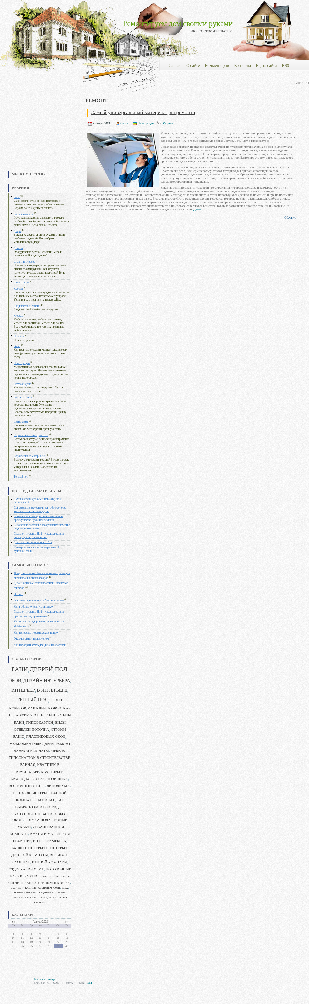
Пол (61, 669)
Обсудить (167, 123)
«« (13, 921)
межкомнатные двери (31, 744)
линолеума (58, 786)
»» (66, 921)
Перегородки (22, 363)
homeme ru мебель (52, 876)
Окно (17, 346)
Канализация (21, 282)
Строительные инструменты (31, 435)
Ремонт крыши (23, 397)
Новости (19, 336)
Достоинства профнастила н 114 (33, 542)
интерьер (23, 690)
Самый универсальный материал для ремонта (143, 112)
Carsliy (124, 123)
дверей (41, 669)
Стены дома (21, 421)
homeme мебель (24, 892)
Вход (89, 982)
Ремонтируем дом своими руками (178, 23)
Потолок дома (22, 384)
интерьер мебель (49, 841)
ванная (27, 765)
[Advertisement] (40, 133)
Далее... (198, 209)
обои (14, 680)
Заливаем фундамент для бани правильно (39, 600)
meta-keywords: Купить (54, 883)
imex (65, 887)
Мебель (18, 315)
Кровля (18, 288)
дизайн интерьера (46, 680)
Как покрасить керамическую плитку (36, 632)
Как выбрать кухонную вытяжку (34, 606)
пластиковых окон (45, 736)
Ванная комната (23, 214)
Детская (18, 248)
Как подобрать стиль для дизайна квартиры (40, 645)
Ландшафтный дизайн (27, 306)
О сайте (18, 594)
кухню (31, 876)
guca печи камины (23, 887)
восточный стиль (27, 786)
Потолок (21, 793)
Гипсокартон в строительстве (39, 758)
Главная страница (44, 979)
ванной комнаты (49, 862)
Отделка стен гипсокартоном (31, 638)
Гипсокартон (39, 722)
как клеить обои (44, 708)
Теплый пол (21, 476)
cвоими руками (49, 887)
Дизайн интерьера (24, 261)
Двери (17, 231)
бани (19, 669)
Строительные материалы (29, 456)
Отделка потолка (26, 869)
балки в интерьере (30, 848)
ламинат (45, 800)
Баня (17, 197)
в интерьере (52, 690)
